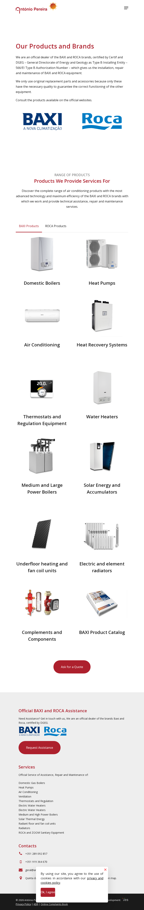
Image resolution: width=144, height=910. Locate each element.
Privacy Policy (23, 904)
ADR (36, 904)
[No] (105, 869)
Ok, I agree (48, 892)
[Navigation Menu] (126, 8)
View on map (108, 878)
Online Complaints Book (54, 904)
